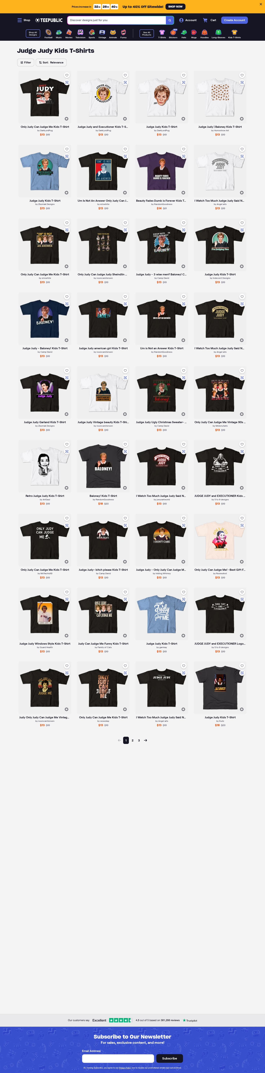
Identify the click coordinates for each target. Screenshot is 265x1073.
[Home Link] (48, 20)
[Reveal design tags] (66, 119)
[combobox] (116, 20)
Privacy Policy (125, 1068)
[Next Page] (145, 740)
